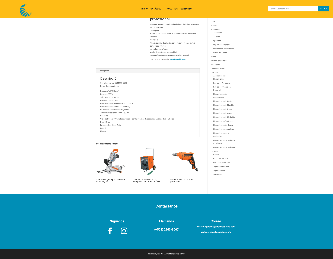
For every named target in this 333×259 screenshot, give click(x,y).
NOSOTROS (172, 9)
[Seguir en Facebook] (110, 230)
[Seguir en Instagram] (124, 230)
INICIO (144, 9)
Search (323, 8)
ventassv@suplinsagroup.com (216, 232)
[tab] (104, 71)
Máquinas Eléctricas (178, 59)
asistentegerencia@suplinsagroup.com (216, 226)
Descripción (104, 70)
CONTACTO (186, 9)
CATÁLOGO (156, 9)
